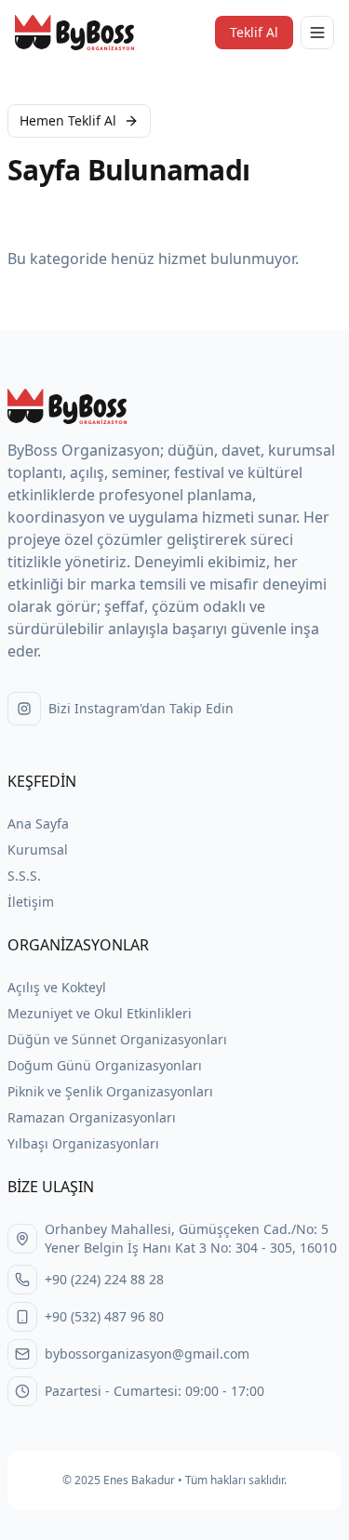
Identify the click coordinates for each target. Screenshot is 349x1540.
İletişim (30, 901)
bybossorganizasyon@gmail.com (147, 1353)
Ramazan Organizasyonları (91, 1117)
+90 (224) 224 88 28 (104, 1279)
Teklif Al (254, 32)
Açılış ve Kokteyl (56, 987)
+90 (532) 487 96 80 (104, 1316)
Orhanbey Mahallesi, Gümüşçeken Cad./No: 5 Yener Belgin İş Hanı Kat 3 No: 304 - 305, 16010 (191, 1238)
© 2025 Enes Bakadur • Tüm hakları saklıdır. (174, 1480)
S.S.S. (24, 875)
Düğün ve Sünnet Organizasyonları (117, 1039)
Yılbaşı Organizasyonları (83, 1143)
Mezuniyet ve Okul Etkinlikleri (99, 1013)
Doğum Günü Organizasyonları (104, 1065)
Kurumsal (37, 849)
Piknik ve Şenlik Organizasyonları (110, 1091)
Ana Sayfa (38, 823)
